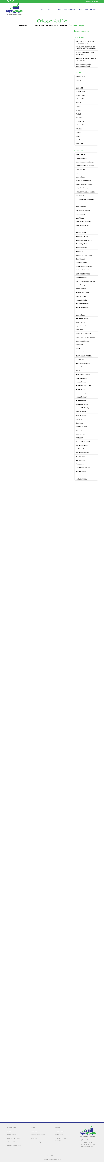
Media (58, 1127)
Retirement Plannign (81, 393)
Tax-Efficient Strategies (82, 452)
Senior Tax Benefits (81, 415)
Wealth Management (81, 471)
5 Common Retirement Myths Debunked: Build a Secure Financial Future (20, 938)
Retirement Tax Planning (82, 408)
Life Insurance (79, 329)
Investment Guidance (81, 311)
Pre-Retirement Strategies (83, 374)
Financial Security (80, 258)
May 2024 (78, 102)
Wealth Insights (12, 1127)
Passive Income (80, 359)
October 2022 (80, 125)
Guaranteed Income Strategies (84, 266)
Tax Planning (79, 437)
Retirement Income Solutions (84, 385)
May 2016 (78, 140)
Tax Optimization (80, 434)
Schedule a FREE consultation (83, 31)
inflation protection (81, 296)
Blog (77, 173)
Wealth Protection (81, 475)
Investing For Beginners (82, 303)
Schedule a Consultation (38, 1134)
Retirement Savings (81, 400)
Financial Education (81, 229)
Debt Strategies (80, 195)
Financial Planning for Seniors (84, 255)
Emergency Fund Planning (83, 210)
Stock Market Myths (81, 426)
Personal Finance (80, 367)
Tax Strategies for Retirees (83, 441)
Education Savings (81, 206)
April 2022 (78, 128)
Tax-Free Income (80, 460)
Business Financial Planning (83, 180)
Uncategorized (80, 464)
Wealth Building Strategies (83, 467)
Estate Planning (80, 217)
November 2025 (80, 76)
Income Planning (80, 285)
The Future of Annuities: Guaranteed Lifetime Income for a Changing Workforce (19, 728)
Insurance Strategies (81, 299)
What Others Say (13, 1134)
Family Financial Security (82, 225)
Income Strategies (81, 288)
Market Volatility (80, 352)
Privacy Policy (12, 1142)
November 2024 (80, 95)
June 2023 (78, 110)
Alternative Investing (81, 158)
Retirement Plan (80, 389)
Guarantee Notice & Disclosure (61, 1139)
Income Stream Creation (82, 292)
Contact (96, 1)
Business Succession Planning (84, 184)
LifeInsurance (79, 344)
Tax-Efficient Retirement (82, 449)
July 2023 (78, 106)
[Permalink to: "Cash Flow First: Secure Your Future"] (21, 41)
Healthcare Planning (81, 277)
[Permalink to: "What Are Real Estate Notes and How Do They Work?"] (21, 815)
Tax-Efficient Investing (82, 445)
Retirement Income (81, 382)
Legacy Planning (80, 322)
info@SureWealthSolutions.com (88, 1140)
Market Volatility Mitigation (83, 355)
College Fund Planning (82, 188)
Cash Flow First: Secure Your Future (19, 54)
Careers (34, 1138)
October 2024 (80, 99)
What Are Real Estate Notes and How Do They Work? (19, 880)
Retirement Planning (81, 396)
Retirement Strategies (82, 404)
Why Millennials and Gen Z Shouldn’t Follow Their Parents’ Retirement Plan (21, 267)
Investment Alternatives (82, 307)
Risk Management (81, 411)
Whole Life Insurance (81, 478)
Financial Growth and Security (84, 240)
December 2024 (80, 91)
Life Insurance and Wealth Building (85, 337)
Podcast (78, 370)
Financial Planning (81, 251)
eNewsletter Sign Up (89, 1)
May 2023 (78, 113)
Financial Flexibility (81, 232)
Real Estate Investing (81, 378)
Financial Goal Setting (82, 236)
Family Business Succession (83, 221)
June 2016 (78, 136)
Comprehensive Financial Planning (85, 191)
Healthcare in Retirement (83, 273)
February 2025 (80, 84)
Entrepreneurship (80, 214)
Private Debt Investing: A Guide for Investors (20, 116)
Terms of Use (59, 1134)
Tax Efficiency (79, 430)
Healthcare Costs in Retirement (84, 270)
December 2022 (80, 121)
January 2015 (79, 143)
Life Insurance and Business (83, 333)
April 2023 (78, 117)
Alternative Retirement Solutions (85, 165)
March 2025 (79, 80)
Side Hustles (79, 419)
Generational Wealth (81, 262)
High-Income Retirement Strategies (85, 281)
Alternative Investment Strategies (85, 162)
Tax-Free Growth (80, 456)
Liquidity (78, 348)
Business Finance (80, 177)
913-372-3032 (88, 1142)
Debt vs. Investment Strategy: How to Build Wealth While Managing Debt (19, 85)
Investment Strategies (82, 318)
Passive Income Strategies (83, 363)
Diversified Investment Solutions (85, 199)
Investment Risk (80, 314)
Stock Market (79, 422)
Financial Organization (82, 244)
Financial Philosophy (81, 247)
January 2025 (79, 87)
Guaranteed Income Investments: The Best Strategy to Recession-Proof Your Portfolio (18, 419)
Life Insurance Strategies (82, 340)
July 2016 (78, 132)
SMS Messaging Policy (14, 1145)
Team (9, 1131)
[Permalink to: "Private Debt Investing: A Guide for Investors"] (21, 112)
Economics (79, 203)
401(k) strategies (80, 154)
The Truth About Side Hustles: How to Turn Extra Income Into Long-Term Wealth (21, 575)
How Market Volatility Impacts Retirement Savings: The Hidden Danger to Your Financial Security (19, 1092)
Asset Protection (80, 169)
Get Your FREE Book (14, 1138)
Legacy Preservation (81, 326)
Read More (9, 70)
